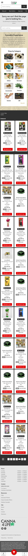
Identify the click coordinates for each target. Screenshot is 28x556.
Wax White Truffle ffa (21, 289)
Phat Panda (7, 231)
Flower (19, 61)
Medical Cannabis (5, 502)
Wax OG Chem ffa (21, 383)
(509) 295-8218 (5, 486)
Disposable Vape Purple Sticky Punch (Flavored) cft (20, 172)
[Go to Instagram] (5, 528)
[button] (2, 2)
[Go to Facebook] (2, 528)
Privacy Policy (3, 537)
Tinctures (19, 90)
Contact (3, 511)
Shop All (9, 61)
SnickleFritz (7, 199)
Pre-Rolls (8, 70)
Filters (3, 554)
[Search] (24, 6)
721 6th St (3, 488)
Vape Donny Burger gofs (7, 410)
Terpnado (7, 168)
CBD (19, 100)
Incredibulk (7, 260)
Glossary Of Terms (5, 497)
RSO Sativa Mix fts (22, 136)
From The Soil (7, 135)
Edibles (9, 80)
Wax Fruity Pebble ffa (21, 261)
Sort (24, 554)
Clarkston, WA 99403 (6, 490)
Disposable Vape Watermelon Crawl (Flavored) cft (21, 234)
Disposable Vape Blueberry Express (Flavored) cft (21, 324)
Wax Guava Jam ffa (20, 408)
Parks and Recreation (7, 438)
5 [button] (16, 459)
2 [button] (8, 459)
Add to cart (8, 149)
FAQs (2, 495)
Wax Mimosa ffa (7, 383)
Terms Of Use (10, 537)
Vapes (19, 70)
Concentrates (8, 90)
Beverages (19, 80)
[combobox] (11, 6)
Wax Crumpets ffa (7, 352)
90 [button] (22, 459)
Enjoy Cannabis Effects (6, 500)
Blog (2, 509)
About (2, 507)
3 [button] (11, 459)
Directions (3, 514)
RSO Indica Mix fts (7, 136)
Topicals (9, 100)
